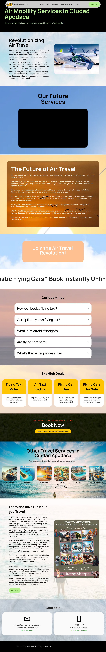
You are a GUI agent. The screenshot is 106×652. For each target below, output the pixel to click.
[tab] (53, 308)
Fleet (47, 4)
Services (54, 4)
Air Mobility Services (21, 4)
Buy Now (14, 590)
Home (41, 4)
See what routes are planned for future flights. (53, 431)
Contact (76, 4)
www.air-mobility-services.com (40, 217)
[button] (53, 308)
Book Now (94, 4)
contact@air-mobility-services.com (27, 625)
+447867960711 (79, 625)
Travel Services (65, 4)
